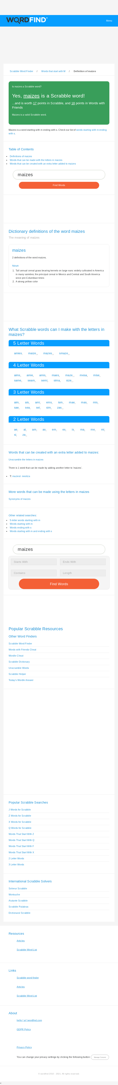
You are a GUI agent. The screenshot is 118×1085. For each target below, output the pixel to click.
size (68, 380)
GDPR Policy (24, 1029)
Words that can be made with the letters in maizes (36, 160)
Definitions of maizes (21, 156)
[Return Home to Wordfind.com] (26, 24)
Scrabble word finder (28, 978)
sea (27, 407)
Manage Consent (100, 1057)
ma (82, 429)
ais (27, 402)
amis (42, 375)
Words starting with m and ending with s (31, 531)
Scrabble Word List (27, 950)
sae (16, 407)
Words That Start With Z (21, 834)
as (44, 429)
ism (60, 402)
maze (69, 375)
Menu (109, 20)
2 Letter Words (16, 858)
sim (48, 407)
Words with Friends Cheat (22, 649)
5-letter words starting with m (25, 520)
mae (72, 402)
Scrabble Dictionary (19, 662)
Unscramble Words (19, 668)
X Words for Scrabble (20, 822)
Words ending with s (20, 527)
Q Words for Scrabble (20, 828)
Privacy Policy (24, 1047)
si (15, 434)
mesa (83, 375)
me (93, 429)
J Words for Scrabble (20, 809)
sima (57, 380)
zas (59, 407)
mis (95, 402)
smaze (63, 353)
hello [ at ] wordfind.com (29, 1020)
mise (96, 375)
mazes (47, 353)
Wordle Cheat (16, 655)
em (54, 429)
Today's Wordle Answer (21, 680)
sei (38, 407)
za (24, 434)
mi (102, 429)
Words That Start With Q (21, 840)
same (17, 380)
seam (31, 380)
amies (18, 353)
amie (30, 375)
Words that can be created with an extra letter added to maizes (43, 163)
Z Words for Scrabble (20, 816)
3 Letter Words (16, 864)
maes (55, 375)
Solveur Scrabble (18, 888)
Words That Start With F (21, 846)
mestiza (26, 476)
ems (49, 402)
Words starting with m (21, 524)
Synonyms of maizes (20, 499)
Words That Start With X (21, 852)
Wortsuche (14, 894)
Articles (21, 941)
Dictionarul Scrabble (19, 913)
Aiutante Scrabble (18, 900)
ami (37, 402)
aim (16, 402)
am (34, 429)
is (73, 429)
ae (15, 429)
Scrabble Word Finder (20, 643)
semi (44, 380)
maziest (16, 476)
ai (25, 429)
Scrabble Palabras (18, 906)
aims (17, 375)
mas (84, 402)
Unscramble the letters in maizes (26, 459)
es (64, 429)
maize (32, 353)
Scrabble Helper (17, 674)
